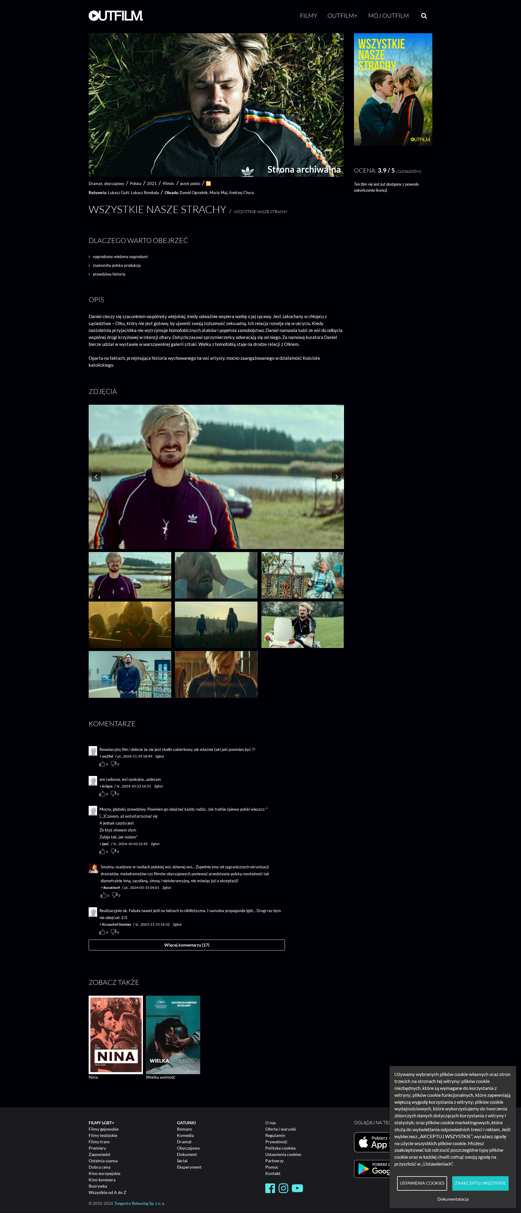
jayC (105, 843)
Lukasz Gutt (118, 192)
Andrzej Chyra (241, 192)
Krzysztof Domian (116, 924)
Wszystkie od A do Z (107, 1192)
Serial (182, 1160)
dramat (95, 183)
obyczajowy (114, 183)
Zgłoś (159, 756)
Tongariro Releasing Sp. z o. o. (139, 1203)
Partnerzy (274, 1160)
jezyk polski (190, 183)
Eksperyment (189, 1167)
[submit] (424, 16)
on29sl (107, 756)
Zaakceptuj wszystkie (480, 1183)
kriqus (107, 786)
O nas (270, 1122)
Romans (184, 1129)
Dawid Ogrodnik (194, 192)
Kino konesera (102, 1179)
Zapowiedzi (99, 1154)
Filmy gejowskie (103, 1129)
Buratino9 (111, 887)
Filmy (308, 15)
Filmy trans (99, 1141)
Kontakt (272, 1173)
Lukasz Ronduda (145, 192)
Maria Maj (218, 192)
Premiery (97, 1148)
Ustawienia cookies (283, 1154)
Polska (135, 183)
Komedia (185, 1135)
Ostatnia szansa (103, 1160)
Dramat (184, 1141)
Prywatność (276, 1141)
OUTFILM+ (342, 15)
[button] (393, 144)
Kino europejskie (104, 1173)
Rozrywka (98, 1186)
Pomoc (272, 1167)
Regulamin (275, 1135)
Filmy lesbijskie (103, 1135)
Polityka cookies (280, 1148)
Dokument (187, 1154)
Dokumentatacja (453, 1199)
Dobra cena (99, 1167)
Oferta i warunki (280, 1129)
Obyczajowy (188, 1148)
